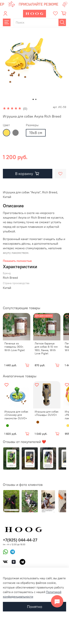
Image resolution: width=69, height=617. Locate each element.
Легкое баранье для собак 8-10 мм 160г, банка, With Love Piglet (46, 348)
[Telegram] (11, 551)
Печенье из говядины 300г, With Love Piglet (14, 347)
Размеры (32, 125)
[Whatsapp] (5, 551)
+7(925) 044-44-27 (20, 540)
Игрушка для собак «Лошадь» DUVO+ (46, 413)
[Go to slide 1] (33, 99)
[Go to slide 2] (35, 99)
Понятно (34, 606)
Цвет (6, 125)
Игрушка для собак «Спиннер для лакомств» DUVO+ (16, 415)
